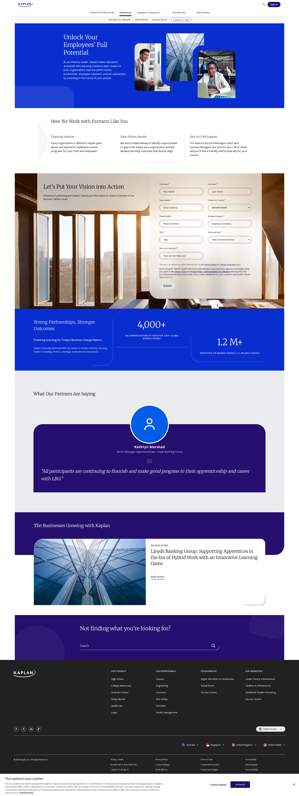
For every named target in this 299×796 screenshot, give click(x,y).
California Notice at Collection (217, 271)
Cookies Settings (218, 784)
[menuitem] (102, 12)
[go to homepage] (62, 674)
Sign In (274, 4)
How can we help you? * (168, 248)
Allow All (240, 784)
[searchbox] (149, 646)
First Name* (164, 184)
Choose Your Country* (216, 200)
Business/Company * (216, 216)
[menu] (179, 12)
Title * (161, 232)
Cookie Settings (162, 764)
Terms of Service (227, 264)
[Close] (294, 784)
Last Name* (213, 184)
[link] (16, 729)
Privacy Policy (210, 264)
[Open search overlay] (263, 4)
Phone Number (165, 216)
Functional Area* (214, 232)
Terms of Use (180, 271)
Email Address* (165, 200)
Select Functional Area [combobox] (223, 239)
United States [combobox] (219, 207)
